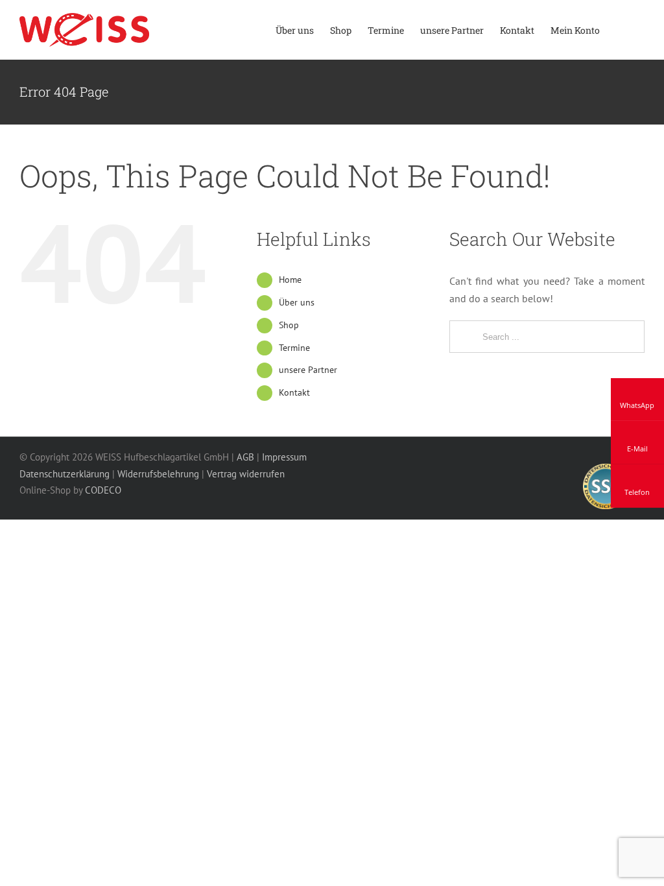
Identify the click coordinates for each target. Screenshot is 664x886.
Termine (294, 347)
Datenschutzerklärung (64, 474)
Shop (289, 325)
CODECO (103, 490)
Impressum (284, 457)
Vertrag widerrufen (246, 474)
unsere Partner (308, 370)
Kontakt (294, 392)
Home (290, 279)
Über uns (296, 302)
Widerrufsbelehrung (158, 474)
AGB (245, 457)
